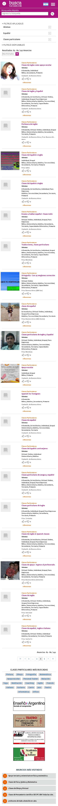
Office (36, 692)
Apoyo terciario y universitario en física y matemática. (26, 776)
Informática (23, 692)
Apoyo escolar (13, 679)
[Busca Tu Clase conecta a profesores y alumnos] (15, 4)
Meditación (17, 683)
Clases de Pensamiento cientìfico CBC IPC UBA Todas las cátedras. (30, 794)
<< (20, 659)
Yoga (5, 683)
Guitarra (21, 688)
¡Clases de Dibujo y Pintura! (16, 788)
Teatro (48, 688)
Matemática (45, 675)
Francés (50, 683)
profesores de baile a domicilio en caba (20, 801)
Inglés (40, 683)
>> (53, 659)
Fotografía (31, 675)
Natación (46, 679)
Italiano (9, 688)
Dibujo (20, 675)
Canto (31, 688)
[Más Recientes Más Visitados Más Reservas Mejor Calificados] (10, 54)
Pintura (9, 675)
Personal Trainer (31, 679)
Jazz (39, 688)
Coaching (29, 683)
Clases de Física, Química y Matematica (21, 782)
